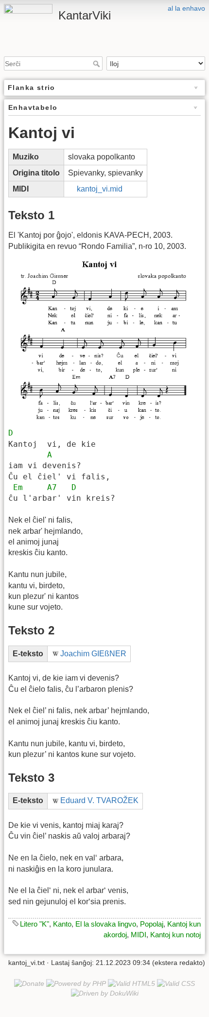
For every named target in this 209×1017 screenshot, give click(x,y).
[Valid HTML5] (131, 983)
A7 (52, 487)
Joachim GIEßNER (93, 653)
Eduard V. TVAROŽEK (99, 800)
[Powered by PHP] (76, 983)
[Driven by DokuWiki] (105, 993)
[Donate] (29, 983)
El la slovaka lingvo (105, 924)
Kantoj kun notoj (175, 934)
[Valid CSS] (176, 983)
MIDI (138, 934)
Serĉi (97, 63)
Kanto (62, 924)
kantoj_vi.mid (99, 189)
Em (18, 487)
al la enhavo (186, 8)
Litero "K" (34, 924)
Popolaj (151, 924)
